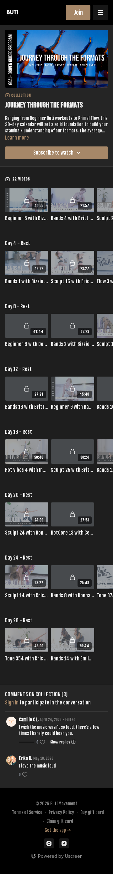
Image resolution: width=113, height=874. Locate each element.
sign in (12, 702)
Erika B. (25, 758)
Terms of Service (27, 812)
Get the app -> (58, 830)
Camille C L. (29, 719)
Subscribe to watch (53, 153)
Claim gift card (59, 821)
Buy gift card (92, 812)
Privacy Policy (61, 812)
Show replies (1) (63, 742)
